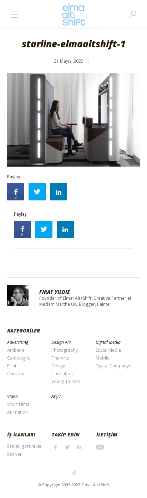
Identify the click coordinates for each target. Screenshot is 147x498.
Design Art (61, 342)
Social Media (108, 350)
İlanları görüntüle (24, 446)
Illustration (62, 374)
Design (58, 366)
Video (12, 396)
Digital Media (108, 342)
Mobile (103, 358)
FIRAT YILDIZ (54, 291)
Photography (64, 350)
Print (11, 366)
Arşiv (56, 396)
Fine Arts (60, 358)
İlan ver (14, 454)
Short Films (18, 404)
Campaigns (18, 358)
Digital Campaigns (114, 366)
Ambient (15, 350)
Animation (17, 412)
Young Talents (65, 381)
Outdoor (16, 374)
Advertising (17, 342)
